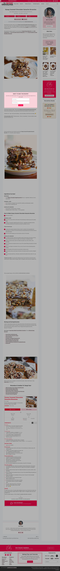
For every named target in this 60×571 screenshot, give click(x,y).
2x (34, 422)
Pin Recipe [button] (29, 409)
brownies (33, 25)
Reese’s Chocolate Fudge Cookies (12, 388)
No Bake (3, 562)
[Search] (57, 562)
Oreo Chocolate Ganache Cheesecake (17, 32)
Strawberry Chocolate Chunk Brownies (13, 338)
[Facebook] (57, 1)
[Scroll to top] (59, 568)
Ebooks (10, 564)
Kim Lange (16, 13)
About (10, 558)
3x (35, 422)
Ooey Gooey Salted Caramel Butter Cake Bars (17, 330)
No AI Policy (11, 561)
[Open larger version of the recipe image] (31, 407)
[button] (5, 405)
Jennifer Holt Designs (12, 567)
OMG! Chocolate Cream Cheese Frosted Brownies (15, 387)
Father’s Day (6, 382)
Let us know (16, 503)
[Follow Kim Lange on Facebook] (19, 532)
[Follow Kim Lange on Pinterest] (22, 532)
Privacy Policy (11, 562)
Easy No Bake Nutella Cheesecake (12, 390)
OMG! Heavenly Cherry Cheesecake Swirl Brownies (15, 391)
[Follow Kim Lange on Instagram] (21, 532)
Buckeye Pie (8, 343)
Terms (10, 563)
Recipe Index (16, 3)
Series (3, 563)
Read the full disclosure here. (29, 21)
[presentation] (45, 51)
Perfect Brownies (9, 336)
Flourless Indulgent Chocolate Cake (12, 340)
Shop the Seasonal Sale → (49, 114)
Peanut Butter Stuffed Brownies (11, 334)
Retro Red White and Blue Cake (33, 537)
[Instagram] (53, 1)
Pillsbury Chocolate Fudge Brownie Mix (15, 197)
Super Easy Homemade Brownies (12, 392)
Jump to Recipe (18, 19)
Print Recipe (25, 19)
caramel (26, 27)
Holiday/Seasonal (5, 561)
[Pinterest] (55, 1)
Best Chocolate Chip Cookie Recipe (12, 339)
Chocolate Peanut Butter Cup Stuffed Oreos (10, 537)
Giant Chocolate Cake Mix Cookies (12, 335)
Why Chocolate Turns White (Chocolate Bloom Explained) (53, 73)
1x (32, 422)
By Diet (3, 564)
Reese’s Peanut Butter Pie (26, 31)
